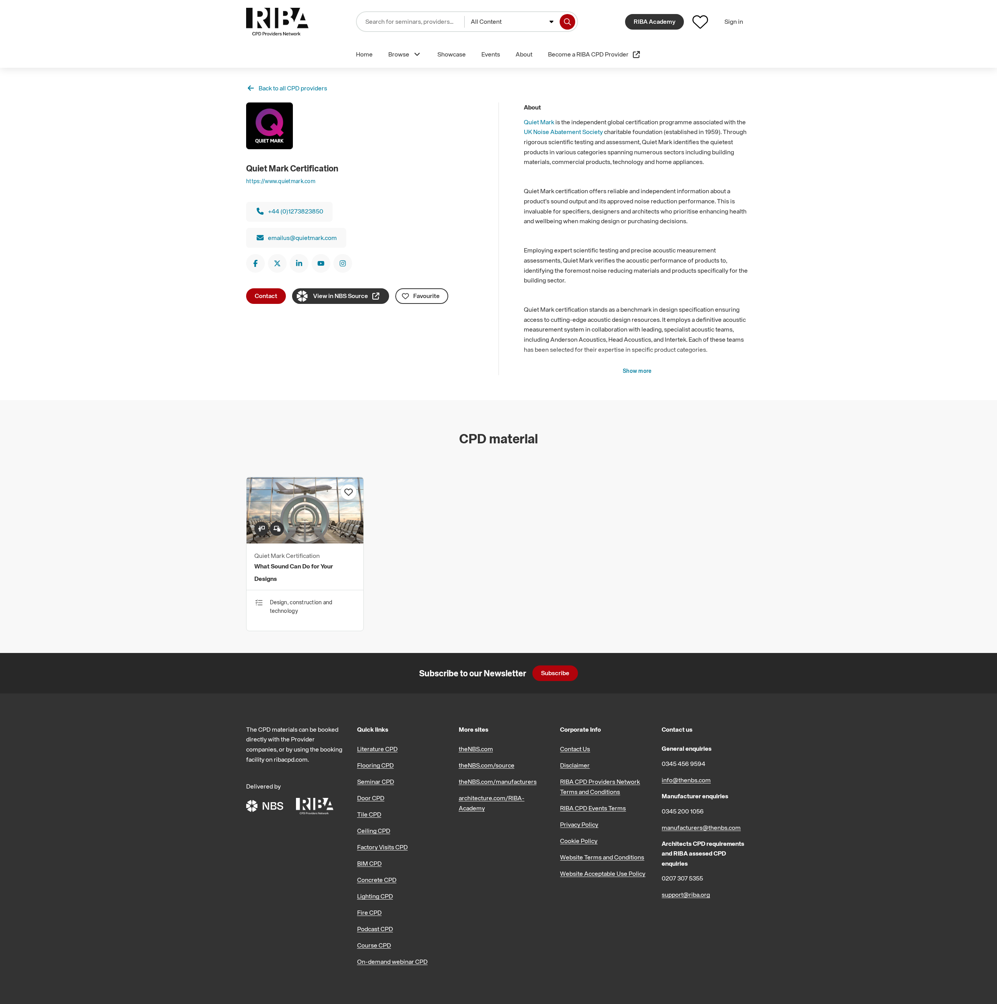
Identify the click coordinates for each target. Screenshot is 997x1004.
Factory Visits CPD (382, 847)
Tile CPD (369, 814)
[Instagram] (342, 263)
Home (364, 54)
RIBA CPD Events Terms (593, 808)
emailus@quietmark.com (302, 237)
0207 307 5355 (682, 878)
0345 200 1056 (683, 811)
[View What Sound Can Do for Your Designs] (305, 541)
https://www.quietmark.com (280, 181)
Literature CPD (377, 748)
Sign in (733, 21)
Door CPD (370, 798)
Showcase (451, 54)
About (524, 54)
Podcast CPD (375, 928)
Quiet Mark (539, 122)
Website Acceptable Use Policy (602, 873)
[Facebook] (255, 263)
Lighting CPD (375, 896)
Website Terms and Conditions (602, 857)
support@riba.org (686, 894)
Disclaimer (575, 765)
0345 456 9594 (683, 763)
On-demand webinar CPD (392, 961)
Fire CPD (369, 912)
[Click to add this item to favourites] (348, 492)
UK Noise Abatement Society (563, 131)
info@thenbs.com (686, 780)
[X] (277, 263)
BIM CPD (369, 863)
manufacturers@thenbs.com (701, 827)
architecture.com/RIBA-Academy (492, 803)
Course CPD (374, 945)
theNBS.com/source (486, 765)
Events (490, 54)
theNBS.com (476, 748)
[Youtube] (321, 263)
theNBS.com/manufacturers (498, 781)
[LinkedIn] (299, 263)
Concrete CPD (376, 879)
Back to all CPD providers (293, 88)
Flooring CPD (375, 765)
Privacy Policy (579, 824)
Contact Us (575, 748)
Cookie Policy (578, 840)
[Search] (567, 22)
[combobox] (512, 22)
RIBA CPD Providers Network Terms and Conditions (600, 786)
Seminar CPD (375, 781)
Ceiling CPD (373, 830)
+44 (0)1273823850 (295, 211)
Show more (637, 371)
